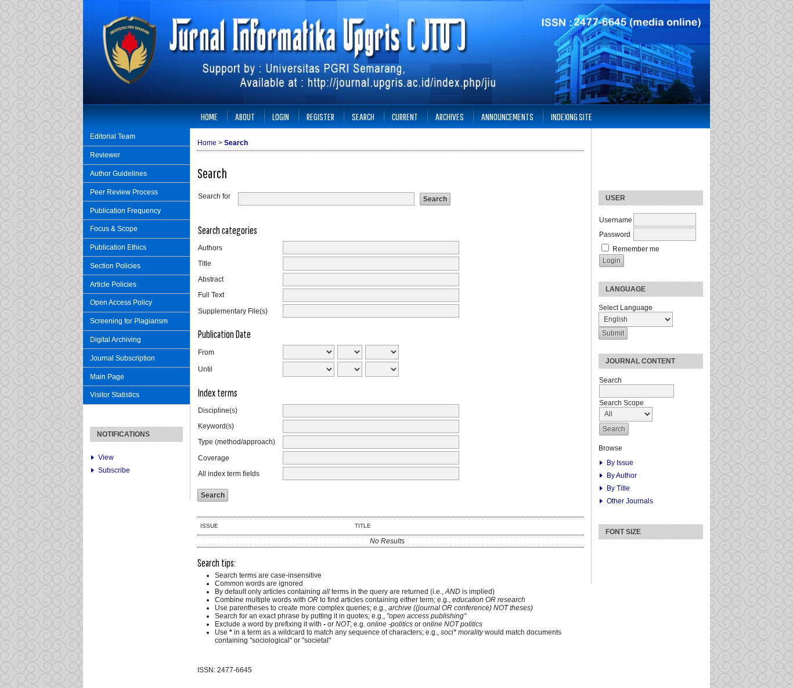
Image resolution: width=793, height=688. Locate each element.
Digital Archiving (115, 340)
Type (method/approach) (236, 442)
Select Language (626, 308)
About (245, 116)
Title (204, 264)
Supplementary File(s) (233, 311)
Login (280, 116)
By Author (622, 475)
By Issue (620, 463)
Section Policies (115, 266)
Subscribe (114, 470)
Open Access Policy (121, 302)
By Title (618, 488)
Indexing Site (571, 116)
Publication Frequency (125, 211)
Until (205, 369)
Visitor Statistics (114, 395)
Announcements (507, 116)
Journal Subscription (122, 358)
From (206, 352)
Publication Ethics (118, 247)
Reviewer (105, 155)
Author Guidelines (118, 174)
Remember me (635, 249)
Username (615, 220)
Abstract (211, 279)
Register (320, 116)
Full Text (211, 295)
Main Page (107, 377)
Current (405, 116)
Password (614, 234)
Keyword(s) (216, 426)
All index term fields (228, 474)
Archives (449, 116)
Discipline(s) (217, 410)
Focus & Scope (114, 229)
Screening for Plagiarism (129, 321)
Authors (210, 248)
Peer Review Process (124, 192)
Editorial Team (112, 136)
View (106, 457)
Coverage (213, 458)
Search (363, 116)
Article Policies (113, 284)
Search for (214, 196)
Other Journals (630, 501)
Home (209, 116)
